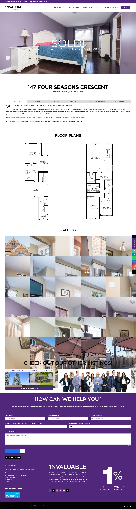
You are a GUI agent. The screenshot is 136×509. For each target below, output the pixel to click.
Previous (125, 77)
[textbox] (34, 426)
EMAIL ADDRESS (54, 415)
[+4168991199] (134, 258)
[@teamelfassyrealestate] (134, 272)
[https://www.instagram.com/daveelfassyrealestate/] (134, 265)
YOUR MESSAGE (10, 431)
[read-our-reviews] (12, 493)
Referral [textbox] (72, 427)
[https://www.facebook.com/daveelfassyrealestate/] (134, 261)
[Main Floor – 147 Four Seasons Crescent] (36, 181)
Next (131, 77)
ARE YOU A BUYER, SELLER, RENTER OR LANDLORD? (23, 423)
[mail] (67, 490)
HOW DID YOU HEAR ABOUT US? (80, 423)
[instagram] (57, 490)
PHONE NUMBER (97, 415)
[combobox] (36, 426)
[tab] (16, 101)
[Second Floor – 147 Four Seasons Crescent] (100, 181)
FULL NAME (9, 415)
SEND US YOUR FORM (13, 457)
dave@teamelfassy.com (39, 2)
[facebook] (50, 490)
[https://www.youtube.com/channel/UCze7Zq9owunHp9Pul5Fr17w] (134, 268)
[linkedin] (64, 490)
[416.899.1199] (134, 251)
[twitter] (53, 490)
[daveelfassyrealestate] (134, 254)
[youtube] (60, 490)
